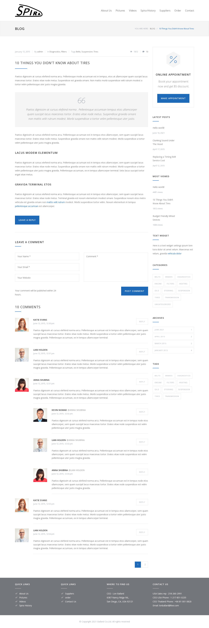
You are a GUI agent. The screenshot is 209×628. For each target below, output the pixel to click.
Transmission (172, 297)
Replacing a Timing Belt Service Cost (164, 158)
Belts (78, 51)
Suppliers (165, 10)
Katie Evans (40, 319)
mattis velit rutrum (56, 202)
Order (177, 10)
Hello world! (158, 127)
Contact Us (70, 601)
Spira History (148, 10)
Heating (183, 284)
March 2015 (173, 343)
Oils (157, 290)
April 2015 (173, 336)
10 (147, 51)
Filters (64, 51)
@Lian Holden (77, 470)
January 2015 (173, 350)
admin (40, 51)
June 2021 (173, 330)
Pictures (120, 10)
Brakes (168, 277)
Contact (189, 10)
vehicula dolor (174, 253)
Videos (133, 10)
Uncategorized (163, 304)
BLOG (20, 28)
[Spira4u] (43, 10)
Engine (158, 284)
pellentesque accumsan (26, 206)
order (68, 597)
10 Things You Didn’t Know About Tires (52, 62)
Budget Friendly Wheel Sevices (164, 218)
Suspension (87, 51)
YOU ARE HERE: (141, 28)
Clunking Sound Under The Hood (163, 142)
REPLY (142, 321)
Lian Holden (40, 349)
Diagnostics (55, 51)
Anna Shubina (41, 379)
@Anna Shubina (77, 410)
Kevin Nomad (59, 410)
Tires (96, 51)
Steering (168, 290)
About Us (106, 10)
